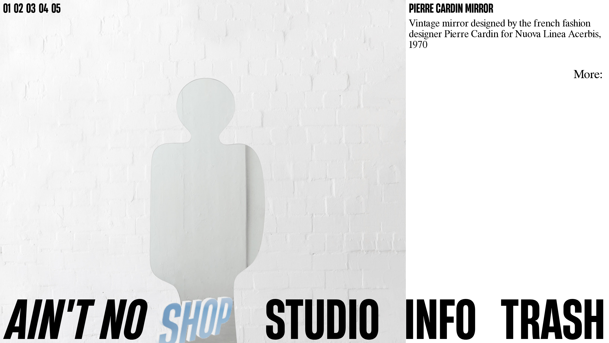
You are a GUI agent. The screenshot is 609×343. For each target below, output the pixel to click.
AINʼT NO (76, 318)
